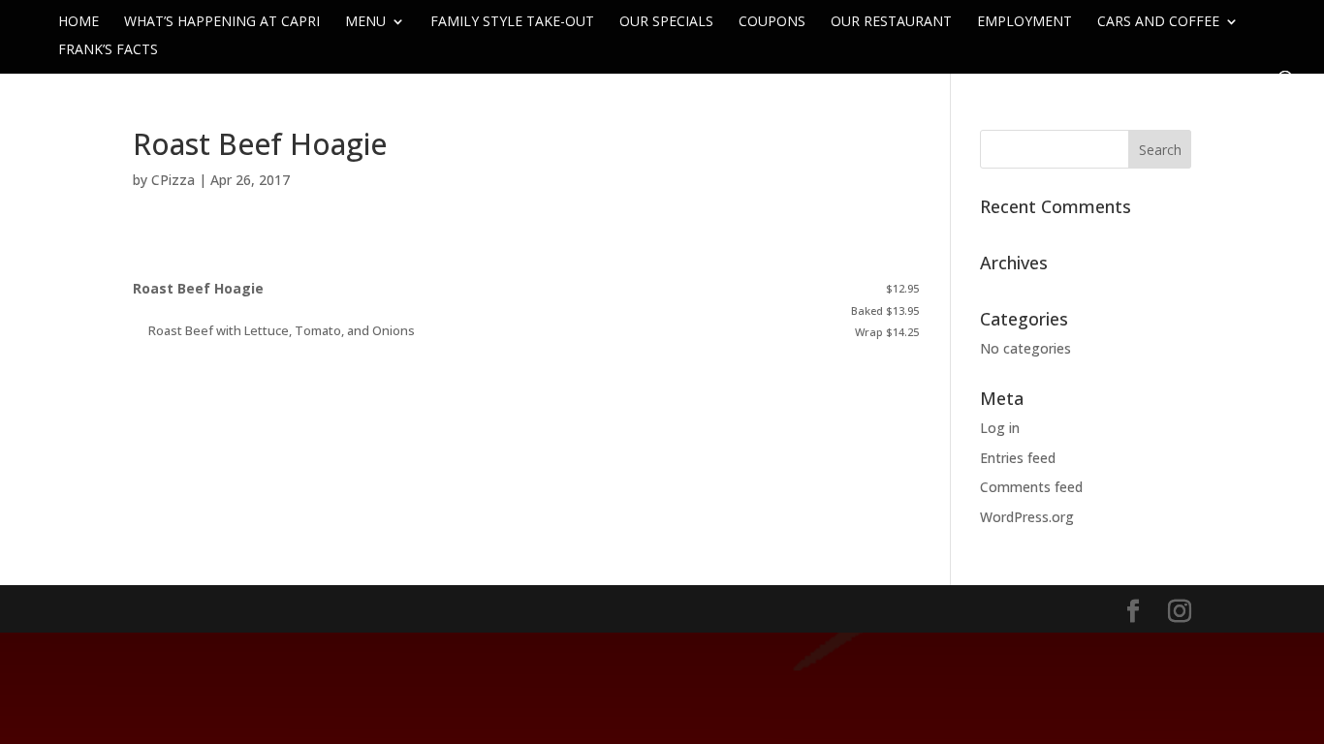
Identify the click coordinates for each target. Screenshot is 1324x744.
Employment (1024, 22)
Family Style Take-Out (512, 22)
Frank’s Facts (108, 50)
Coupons (772, 22)
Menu (365, 22)
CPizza (173, 179)
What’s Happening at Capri (222, 22)
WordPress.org (1027, 517)
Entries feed (1018, 458)
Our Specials (666, 22)
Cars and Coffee (1158, 22)
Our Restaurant (891, 22)
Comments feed (1031, 487)
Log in (1000, 427)
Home (78, 22)
